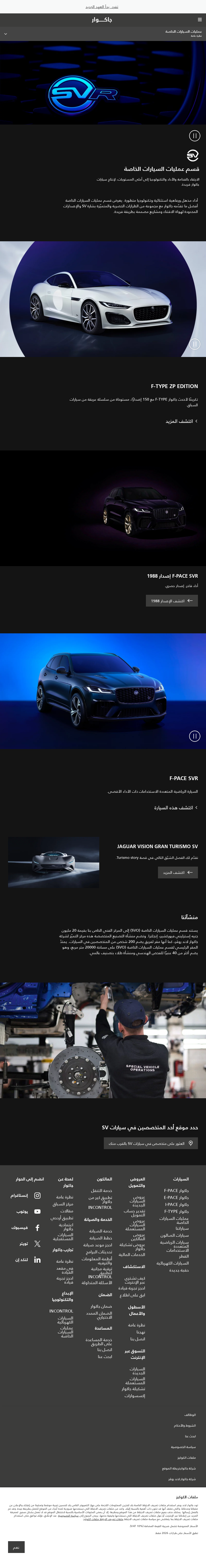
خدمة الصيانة (100, 1231)
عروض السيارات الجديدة (137, 1201)
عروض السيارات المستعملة (135, 1225)
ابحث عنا (105, 1357)
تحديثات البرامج (99, 1252)
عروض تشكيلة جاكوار (132, 1247)
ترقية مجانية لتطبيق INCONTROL (100, 1273)
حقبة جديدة (179, 1270)
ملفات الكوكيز (187, 1458)
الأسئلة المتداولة (97, 1283)
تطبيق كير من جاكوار (100, 1199)
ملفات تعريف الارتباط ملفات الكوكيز (103, 1519)
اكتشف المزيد (174, 872)
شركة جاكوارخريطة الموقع (179, 1468)
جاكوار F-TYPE (176, 1211)
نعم (16, 1547)
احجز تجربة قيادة (132, 1288)
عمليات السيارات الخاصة (174, 1220)
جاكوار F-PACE (176, 1190)
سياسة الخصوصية (183, 1447)
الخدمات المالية (132, 1254)
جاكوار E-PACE (176, 1197)
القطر (184, 1256)
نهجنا (141, 1332)
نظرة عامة (136, 1325)
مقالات (67, 1211)
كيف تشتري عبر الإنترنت (135, 1280)
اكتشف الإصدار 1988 (168, 601)
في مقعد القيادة (64, 1270)
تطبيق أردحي (62, 1218)
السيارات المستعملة (135, 1381)
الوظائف (190, 1415)
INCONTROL (100, 1207)
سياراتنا (182, 1228)
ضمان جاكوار (101, 1306)
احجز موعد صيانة (97, 1245)
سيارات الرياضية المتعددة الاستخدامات (174, 1246)
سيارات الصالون (175, 1235)
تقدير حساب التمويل (134, 1213)
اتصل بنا (137, 1339)
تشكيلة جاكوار (133, 1389)
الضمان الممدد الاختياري (99, 1315)
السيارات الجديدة (137, 1371)
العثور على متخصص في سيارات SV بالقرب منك (147, 1143)
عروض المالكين (138, 1237)
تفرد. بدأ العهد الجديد (102, 6)
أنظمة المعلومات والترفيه (97, 1261)
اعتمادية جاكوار (66, 1227)
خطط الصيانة (101, 1238)
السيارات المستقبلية (63, 1237)
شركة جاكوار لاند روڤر (182, 1479)
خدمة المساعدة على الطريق (99, 1342)
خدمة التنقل (101, 1190)
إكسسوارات (135, 1396)
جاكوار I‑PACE (177, 1204)
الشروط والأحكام (185, 1426)
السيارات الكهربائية (173, 1263)
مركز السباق (63, 1204)
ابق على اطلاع (132, 1295)
